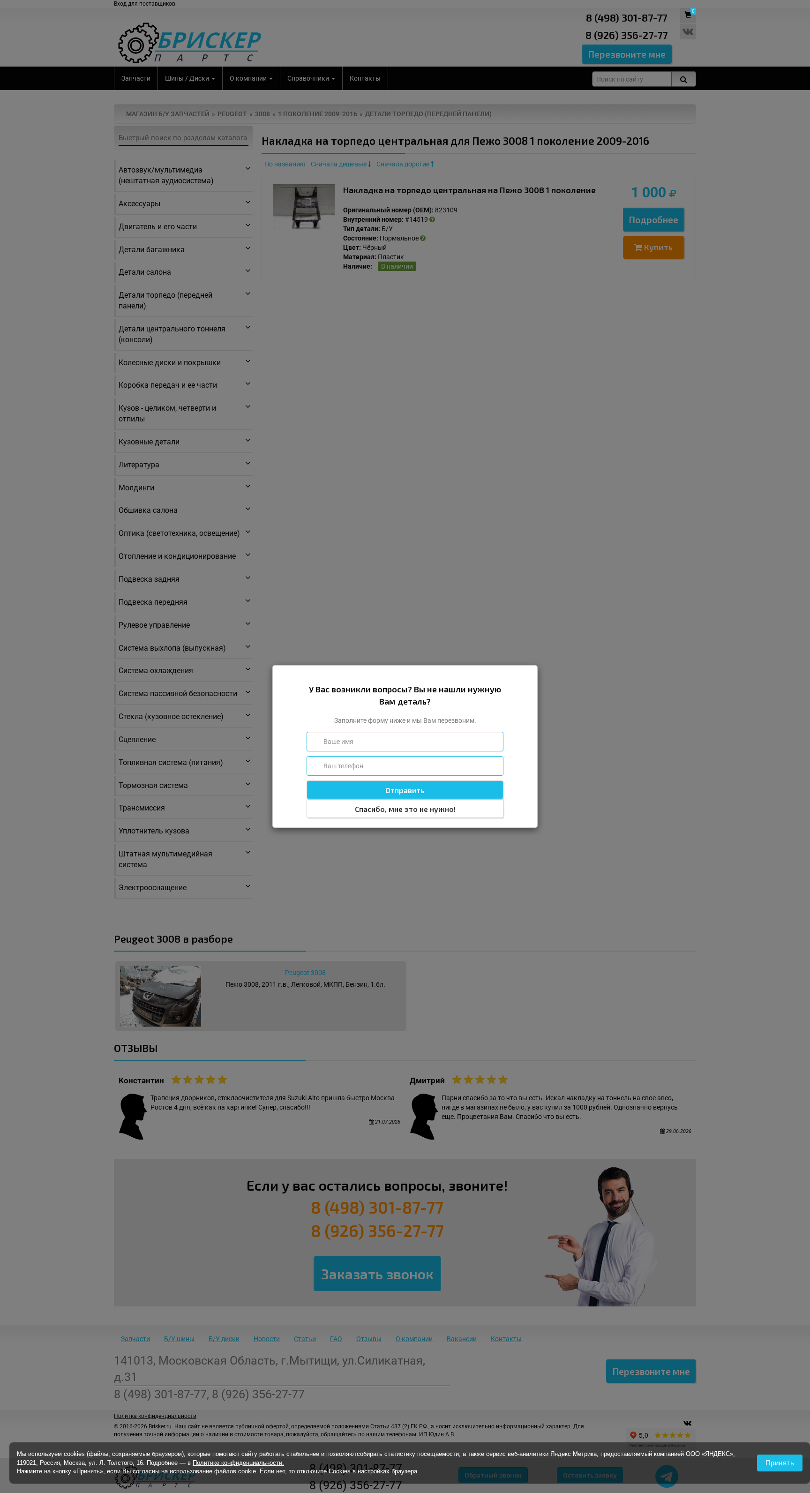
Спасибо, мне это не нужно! (405, 808)
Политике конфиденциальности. (238, 1462)
